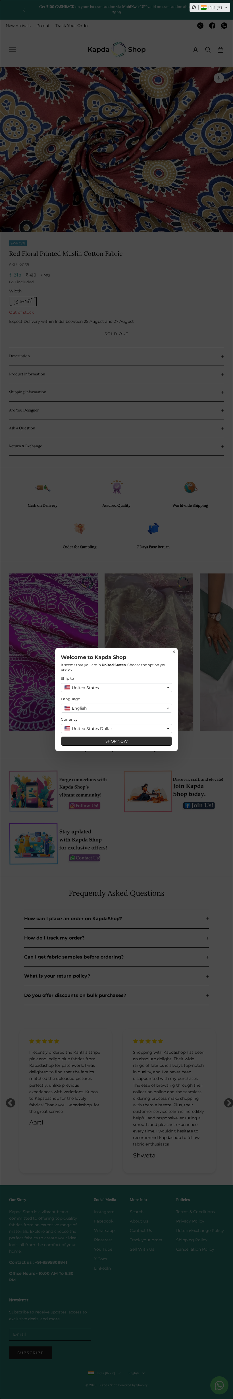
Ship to (67, 678)
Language (70, 699)
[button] (210, 7)
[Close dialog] (174, 651)
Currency (69, 719)
